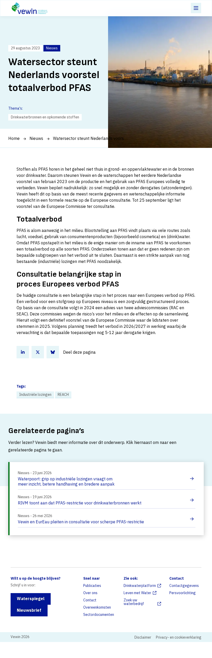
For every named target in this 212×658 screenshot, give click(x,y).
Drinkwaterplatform (140, 585)
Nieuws (36, 138)
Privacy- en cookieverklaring (178, 637)
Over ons (90, 593)
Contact (89, 600)
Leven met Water (137, 593)
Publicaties (92, 585)
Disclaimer (142, 637)
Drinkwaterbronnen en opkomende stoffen (45, 117)
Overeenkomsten (97, 607)
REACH (63, 394)
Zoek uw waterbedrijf (134, 602)
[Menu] (196, 8)
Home (14, 138)
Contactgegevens (184, 585)
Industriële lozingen (35, 394)
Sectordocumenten (98, 614)
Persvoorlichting (182, 593)
